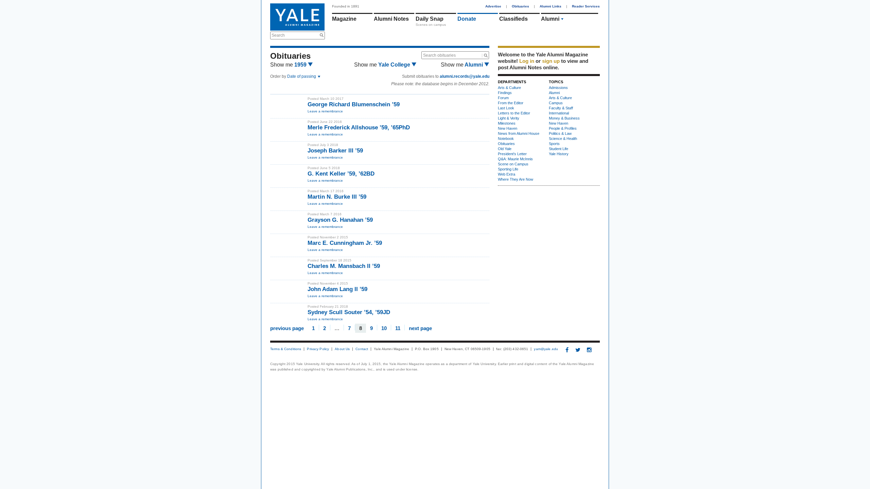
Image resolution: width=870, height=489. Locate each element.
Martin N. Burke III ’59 (337, 197)
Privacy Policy (318, 349)
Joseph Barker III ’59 (335, 150)
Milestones (507, 123)
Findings (505, 93)
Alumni (550, 19)
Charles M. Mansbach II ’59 (344, 266)
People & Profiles (563, 128)
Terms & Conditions (285, 349)
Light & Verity (508, 118)
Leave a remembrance (325, 111)
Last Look (506, 108)
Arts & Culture (509, 88)
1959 (301, 65)
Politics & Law (560, 133)
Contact (361, 349)
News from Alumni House (518, 133)
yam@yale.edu (546, 349)
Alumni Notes (391, 19)
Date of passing (302, 76)
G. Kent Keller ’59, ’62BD (341, 173)
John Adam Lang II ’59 (337, 289)
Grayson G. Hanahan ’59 (340, 220)
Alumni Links (550, 6)
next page (420, 327)
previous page (287, 327)
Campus (556, 103)
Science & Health (563, 139)
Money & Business (564, 118)
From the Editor (510, 103)
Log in (526, 61)
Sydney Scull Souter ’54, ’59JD (349, 312)
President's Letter (512, 154)
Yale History (559, 154)
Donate (466, 19)
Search (278, 35)
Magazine (344, 19)
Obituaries (520, 6)
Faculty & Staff (561, 108)
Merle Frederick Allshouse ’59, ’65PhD (359, 127)
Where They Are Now (515, 179)
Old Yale (504, 149)
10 (384, 327)
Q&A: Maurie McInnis (515, 159)
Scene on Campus (513, 164)
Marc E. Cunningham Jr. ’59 (345, 243)
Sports (554, 144)
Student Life (558, 149)
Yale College (395, 65)
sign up (551, 61)
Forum (503, 98)
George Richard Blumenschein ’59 (354, 104)
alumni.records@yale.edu (464, 76)
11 (397, 327)
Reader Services (586, 6)
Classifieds (513, 19)
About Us (342, 349)
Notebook (506, 139)
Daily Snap (429, 19)
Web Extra (506, 174)
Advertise (493, 6)
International (559, 113)
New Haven (507, 128)
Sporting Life (508, 169)
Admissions (558, 88)
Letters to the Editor (514, 113)
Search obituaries (439, 55)
